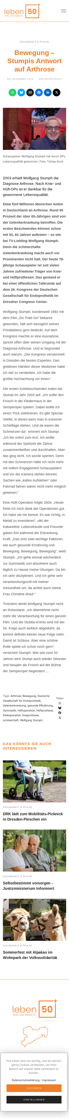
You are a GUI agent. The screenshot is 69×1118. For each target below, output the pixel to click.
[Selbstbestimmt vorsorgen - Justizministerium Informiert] (34, 851)
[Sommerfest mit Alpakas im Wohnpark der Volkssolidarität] (34, 920)
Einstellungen (34, 1099)
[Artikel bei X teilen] (56, 92)
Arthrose (16, 695)
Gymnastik (9, 710)
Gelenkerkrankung (14, 705)
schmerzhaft (11, 720)
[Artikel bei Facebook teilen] (39, 92)
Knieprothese (30, 715)
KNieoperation (12, 715)
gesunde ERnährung (40, 705)
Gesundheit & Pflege (34, 42)
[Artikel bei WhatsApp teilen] (12, 92)
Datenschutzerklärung (26, 1080)
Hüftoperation (26, 710)
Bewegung (29, 695)
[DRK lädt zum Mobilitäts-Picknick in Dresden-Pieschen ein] (34, 781)
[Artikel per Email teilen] (30, 92)
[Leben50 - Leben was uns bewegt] (22, 10)
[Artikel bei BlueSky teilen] (21, 92)
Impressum (49, 1080)
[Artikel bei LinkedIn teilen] (48, 92)
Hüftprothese (44, 710)
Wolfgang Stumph (31, 720)
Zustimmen (34, 1088)
